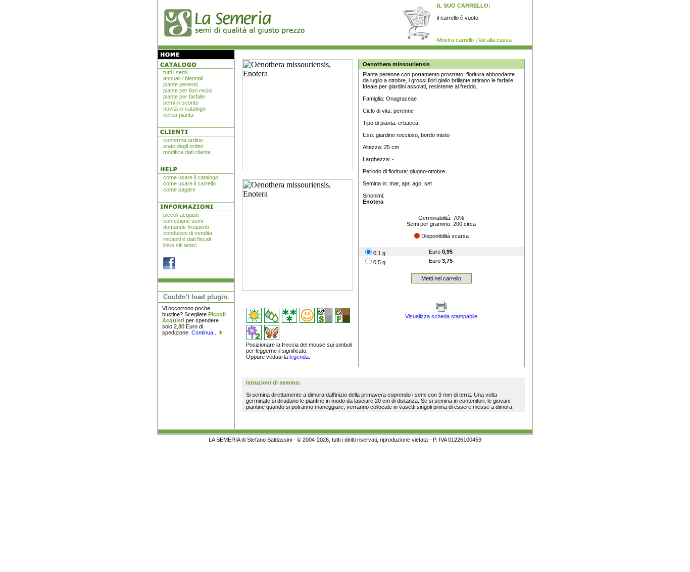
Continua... (204, 332)
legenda (299, 357)
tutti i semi (175, 72)
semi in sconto (181, 103)
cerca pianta (178, 115)
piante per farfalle (184, 96)
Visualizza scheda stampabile (441, 316)
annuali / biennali (183, 78)
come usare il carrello (189, 183)
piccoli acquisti (181, 215)
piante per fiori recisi (187, 90)
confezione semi (183, 221)
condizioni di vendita (187, 233)
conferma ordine (183, 140)
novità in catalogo (184, 109)
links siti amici (179, 245)
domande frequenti (186, 227)
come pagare (179, 189)
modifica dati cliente (187, 152)
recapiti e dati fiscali (187, 239)
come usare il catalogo (190, 177)
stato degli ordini (183, 146)
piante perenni (180, 84)
